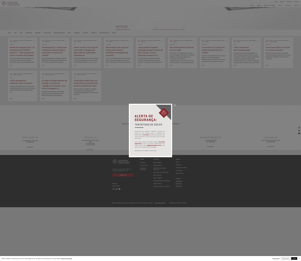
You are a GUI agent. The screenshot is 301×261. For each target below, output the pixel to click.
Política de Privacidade (66, 258)
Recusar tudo (285, 258)
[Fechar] (299, 258)
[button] (174, 105)
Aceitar (294, 258)
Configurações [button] (276, 258)
